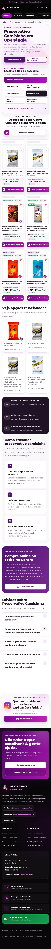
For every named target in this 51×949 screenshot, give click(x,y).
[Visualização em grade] (6, 132)
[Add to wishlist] (21, 150)
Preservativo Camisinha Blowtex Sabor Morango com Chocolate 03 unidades (12, 228)
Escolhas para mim (10, 841)
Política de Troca (40, 936)
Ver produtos (14, 59)
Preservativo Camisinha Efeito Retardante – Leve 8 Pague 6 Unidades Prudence (37, 228)
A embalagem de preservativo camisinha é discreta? (20, 643)
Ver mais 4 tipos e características (25, 108)
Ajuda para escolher (35, 59)
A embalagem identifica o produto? (23, 654)
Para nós (6, 15)
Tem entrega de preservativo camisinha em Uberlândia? (20, 665)
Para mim (18, 15)
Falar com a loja (27, 586)
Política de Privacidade (25, 936)
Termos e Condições (8, 936)
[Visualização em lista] (12, 132)
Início (5, 22)
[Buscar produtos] (37, 8)
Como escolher (8, 845)
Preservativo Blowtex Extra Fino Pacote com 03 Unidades (37, 173)
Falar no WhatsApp (35, 834)
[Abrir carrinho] (47, 8)
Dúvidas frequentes (35, 845)
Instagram (19, 814)
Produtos (30, 15)
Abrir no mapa (27, 874)
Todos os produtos (10, 834)
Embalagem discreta (35, 841)
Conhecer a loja (12, 874)
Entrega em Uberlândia (36, 838)
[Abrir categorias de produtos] (42, 8)
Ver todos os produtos (24, 773)
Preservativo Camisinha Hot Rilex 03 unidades (12, 282)
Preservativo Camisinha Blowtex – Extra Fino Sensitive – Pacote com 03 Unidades (13, 173)
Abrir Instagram (26, 719)
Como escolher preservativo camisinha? (19, 618)
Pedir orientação (27, 765)
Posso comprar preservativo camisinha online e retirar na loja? (22, 631)
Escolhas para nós (9, 838)
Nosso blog (8, 820)
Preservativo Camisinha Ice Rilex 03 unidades (37, 282)
